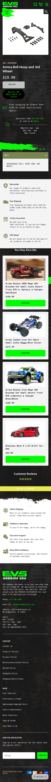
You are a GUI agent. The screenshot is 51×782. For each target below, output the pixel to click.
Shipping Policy (10, 673)
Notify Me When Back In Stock (13, 94)
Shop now (25, 303)
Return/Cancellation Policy (15, 662)
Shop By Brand (9, 721)
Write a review (25, 488)
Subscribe (42, 755)
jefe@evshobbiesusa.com (23, 604)
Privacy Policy (9, 657)
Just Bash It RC (10, 726)
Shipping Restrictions (13, 679)
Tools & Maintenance (12, 710)
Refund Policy (9, 668)
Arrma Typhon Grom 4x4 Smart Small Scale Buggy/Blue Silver (23, 341)
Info (26, 155)
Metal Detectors (10, 715)
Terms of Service (10, 652)
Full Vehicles (9, 693)
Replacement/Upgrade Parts (15, 704)
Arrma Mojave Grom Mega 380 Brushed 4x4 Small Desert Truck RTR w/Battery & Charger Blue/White (24, 394)
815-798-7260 (38, 119)
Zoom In (46, 11)
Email (36, 121)
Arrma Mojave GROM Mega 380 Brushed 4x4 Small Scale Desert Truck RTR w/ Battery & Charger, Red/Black (25, 288)
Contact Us (8, 646)
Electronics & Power (12, 699)
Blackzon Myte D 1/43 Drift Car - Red (25, 447)
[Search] (35, 4)
